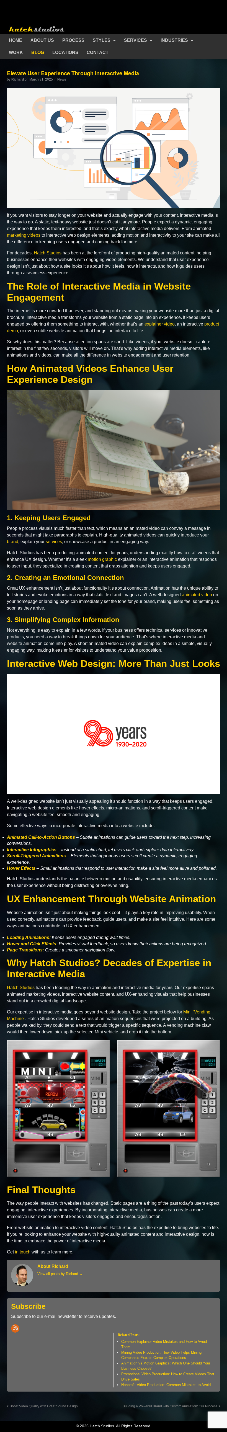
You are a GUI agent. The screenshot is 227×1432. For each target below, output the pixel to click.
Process (73, 40)
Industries (174, 40)
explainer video (160, 324)
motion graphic (102, 559)
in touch (22, 1252)
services (54, 541)
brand (12, 541)
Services (135, 40)
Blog (37, 52)
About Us (42, 40)
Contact (98, 52)
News (61, 79)
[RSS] (15, 1328)
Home (15, 40)
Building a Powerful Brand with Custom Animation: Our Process (170, 1406)
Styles (101, 40)
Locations (65, 52)
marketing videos (23, 235)
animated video (197, 594)
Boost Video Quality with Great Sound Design (43, 1406)
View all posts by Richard (60, 1274)
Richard (17, 79)
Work (16, 52)
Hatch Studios (47, 253)
